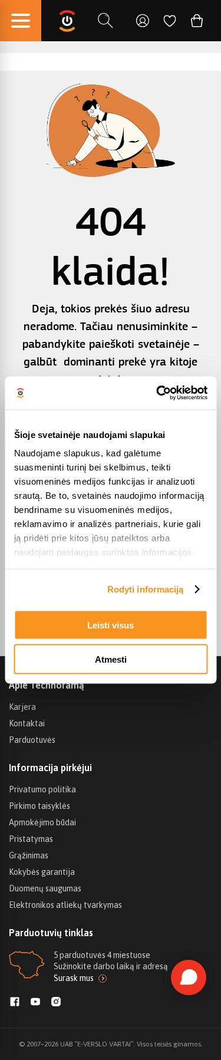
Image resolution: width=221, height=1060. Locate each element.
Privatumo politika (42, 789)
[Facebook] (15, 1003)
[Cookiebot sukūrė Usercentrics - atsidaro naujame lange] (157, 393)
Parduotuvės (32, 740)
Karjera (22, 707)
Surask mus (74, 978)
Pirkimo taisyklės (39, 806)
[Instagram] (56, 1003)
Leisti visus (110, 625)
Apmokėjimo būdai (42, 822)
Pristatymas (31, 839)
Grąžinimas (28, 855)
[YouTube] (35, 1003)
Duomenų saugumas (45, 888)
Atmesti (111, 659)
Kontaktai (27, 723)
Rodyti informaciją (145, 589)
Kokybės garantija (42, 872)
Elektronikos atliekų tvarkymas (65, 905)
